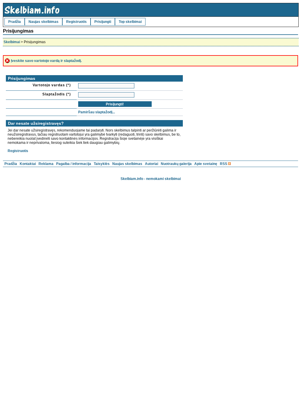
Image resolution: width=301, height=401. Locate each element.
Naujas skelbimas (43, 22)
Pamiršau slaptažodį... (96, 112)
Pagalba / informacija (73, 164)
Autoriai (151, 164)
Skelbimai (12, 42)
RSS (223, 164)
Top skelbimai (130, 22)
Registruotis (76, 22)
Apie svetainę (205, 164)
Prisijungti (102, 22)
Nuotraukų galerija (176, 164)
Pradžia (14, 22)
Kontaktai (28, 164)
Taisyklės (102, 164)
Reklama (46, 164)
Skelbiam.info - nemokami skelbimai (151, 179)
